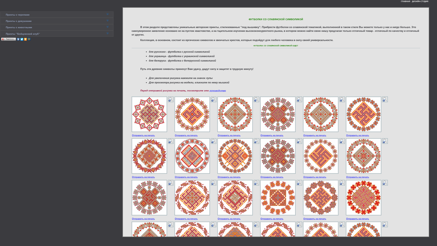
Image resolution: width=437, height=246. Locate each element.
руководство (218, 90)
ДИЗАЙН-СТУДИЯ (420, 1)
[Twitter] (22, 39)
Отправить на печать (143, 135)
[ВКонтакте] (18, 39)
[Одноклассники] (25, 39)
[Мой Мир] (29, 39)
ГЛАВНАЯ (405, 1)
